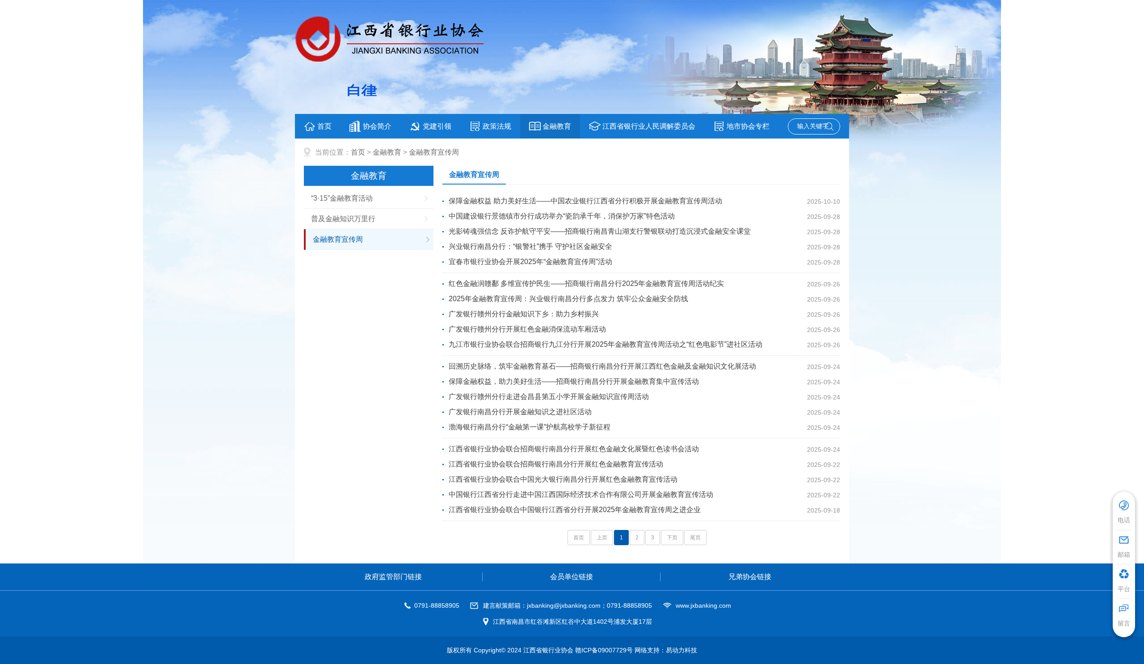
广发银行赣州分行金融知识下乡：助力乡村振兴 (524, 314)
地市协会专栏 (748, 126)
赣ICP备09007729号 (604, 650)
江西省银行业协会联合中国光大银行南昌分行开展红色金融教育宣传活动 (563, 479)
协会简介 (377, 126)
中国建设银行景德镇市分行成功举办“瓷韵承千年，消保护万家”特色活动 (562, 216)
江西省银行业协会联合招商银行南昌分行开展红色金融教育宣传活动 (556, 464)
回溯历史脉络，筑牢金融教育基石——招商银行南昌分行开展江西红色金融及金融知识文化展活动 (602, 366)
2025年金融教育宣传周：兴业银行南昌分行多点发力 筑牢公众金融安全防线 (568, 299)
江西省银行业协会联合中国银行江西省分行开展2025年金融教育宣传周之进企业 (575, 509)
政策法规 (497, 126)
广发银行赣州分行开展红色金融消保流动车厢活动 (527, 329)
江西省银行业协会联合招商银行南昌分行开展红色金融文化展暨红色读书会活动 (574, 449)
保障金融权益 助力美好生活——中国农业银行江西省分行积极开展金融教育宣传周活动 (585, 201)
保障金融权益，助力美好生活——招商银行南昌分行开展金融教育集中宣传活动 (574, 381)
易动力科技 (681, 650)
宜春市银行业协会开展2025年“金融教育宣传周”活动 (530, 261)
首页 (324, 126)
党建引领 (437, 126)
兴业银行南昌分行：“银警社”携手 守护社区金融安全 (530, 246)
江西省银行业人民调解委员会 (648, 126)
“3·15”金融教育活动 (342, 198)
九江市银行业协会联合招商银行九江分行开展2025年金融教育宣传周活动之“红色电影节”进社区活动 (605, 344)
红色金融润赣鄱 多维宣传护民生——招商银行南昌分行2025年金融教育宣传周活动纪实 (586, 283)
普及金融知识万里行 (343, 219)
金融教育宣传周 (434, 152)
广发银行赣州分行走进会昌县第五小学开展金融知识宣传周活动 (549, 396)
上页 (602, 537)
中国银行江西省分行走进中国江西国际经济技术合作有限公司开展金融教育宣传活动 (581, 494)
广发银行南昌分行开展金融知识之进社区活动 (520, 412)
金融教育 (557, 126)
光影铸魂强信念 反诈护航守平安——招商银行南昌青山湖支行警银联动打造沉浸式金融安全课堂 (600, 231)
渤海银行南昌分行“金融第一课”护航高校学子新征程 (529, 427)
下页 (672, 537)
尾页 (695, 537)
